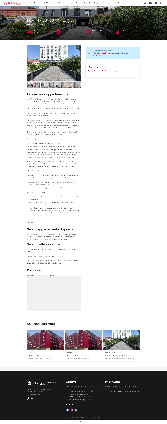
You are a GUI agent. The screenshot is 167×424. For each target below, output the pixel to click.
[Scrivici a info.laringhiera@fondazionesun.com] (150, 3)
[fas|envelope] (32, 398)
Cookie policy (99, 417)
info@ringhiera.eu (98, 55)
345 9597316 (87, 396)
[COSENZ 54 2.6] (45, 345)
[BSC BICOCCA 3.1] (121, 345)
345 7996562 (88, 391)
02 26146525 (106, 53)
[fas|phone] (28, 398)
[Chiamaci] (145, 3)
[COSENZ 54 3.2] (83, 345)
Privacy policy (89, 417)
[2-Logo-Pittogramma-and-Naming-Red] (12, 3)
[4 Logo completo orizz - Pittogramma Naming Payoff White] (44, 383)
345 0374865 (90, 400)
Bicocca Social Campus (37, 24)
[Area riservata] (161, 3)
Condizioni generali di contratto (73, 417)
